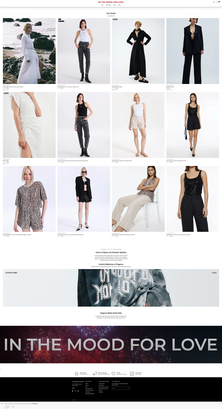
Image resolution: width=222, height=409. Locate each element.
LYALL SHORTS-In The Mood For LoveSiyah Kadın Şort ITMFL (176, 160)
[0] (218, 2)
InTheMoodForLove (6, 85)
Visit (136, 374)
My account (100, 390)
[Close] (220, 402)
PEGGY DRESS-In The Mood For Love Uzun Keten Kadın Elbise (13, 86)
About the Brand (108, 5)
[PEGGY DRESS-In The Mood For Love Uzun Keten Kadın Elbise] (29, 51)
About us (86, 383)
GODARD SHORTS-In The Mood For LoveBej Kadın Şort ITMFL (122, 160)
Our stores (114, 5)
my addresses (101, 392)
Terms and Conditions (88, 388)
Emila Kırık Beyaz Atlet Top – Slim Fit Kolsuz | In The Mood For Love (68, 86)
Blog (86, 387)
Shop (102, 5)
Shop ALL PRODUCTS (111, 15)
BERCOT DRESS (5, 160)
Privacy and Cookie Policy (89, 390)
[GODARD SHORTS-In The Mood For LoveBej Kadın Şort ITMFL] (138, 125)
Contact (119, 5)
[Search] (216, 2)
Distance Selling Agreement (89, 393)
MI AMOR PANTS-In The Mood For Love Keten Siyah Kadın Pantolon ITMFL (178, 234)
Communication (87, 392)
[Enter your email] (129, 388)
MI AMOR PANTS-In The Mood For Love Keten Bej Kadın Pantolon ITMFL (123, 234)
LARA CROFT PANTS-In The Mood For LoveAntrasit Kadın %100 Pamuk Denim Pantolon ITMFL (72, 160)
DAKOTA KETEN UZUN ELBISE (117, 86)
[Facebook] (73, 391)
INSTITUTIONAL (88, 381)
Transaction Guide (102, 383)
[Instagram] (76, 391)
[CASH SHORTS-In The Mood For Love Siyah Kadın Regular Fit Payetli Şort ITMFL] (83, 199)
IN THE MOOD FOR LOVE (61, 85)
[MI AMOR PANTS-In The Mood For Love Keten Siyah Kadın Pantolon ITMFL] (192, 199)
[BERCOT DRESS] (29, 125)
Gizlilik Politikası (35, 403)
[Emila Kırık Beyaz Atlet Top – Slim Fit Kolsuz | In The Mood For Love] (83, 51)
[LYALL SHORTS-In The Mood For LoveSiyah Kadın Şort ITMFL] (192, 125)
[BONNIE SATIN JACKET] (192, 51)
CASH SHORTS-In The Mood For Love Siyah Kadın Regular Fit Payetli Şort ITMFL (70, 234)
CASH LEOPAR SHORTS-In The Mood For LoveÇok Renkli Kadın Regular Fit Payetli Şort (17, 234)
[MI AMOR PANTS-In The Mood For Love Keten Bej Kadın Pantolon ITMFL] (138, 199)
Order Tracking (101, 385)
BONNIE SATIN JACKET (170, 86)
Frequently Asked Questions (103, 388)
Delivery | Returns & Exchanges (104, 387)
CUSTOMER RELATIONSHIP (104, 381)
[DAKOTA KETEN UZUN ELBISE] (138, 51)
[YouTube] (79, 391)
